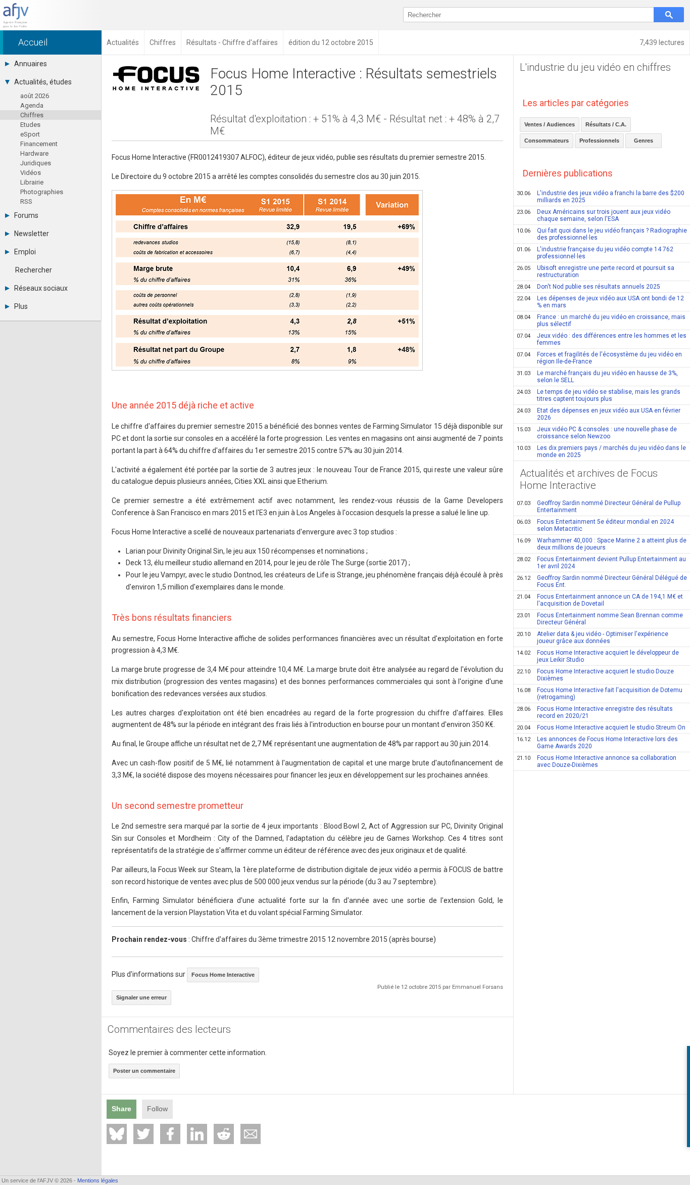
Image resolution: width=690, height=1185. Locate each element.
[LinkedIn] (197, 1134)
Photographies (41, 192)
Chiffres (31, 115)
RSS (26, 201)
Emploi (25, 252)
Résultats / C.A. (605, 124)
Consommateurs (546, 141)
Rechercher (33, 270)
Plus (21, 306)
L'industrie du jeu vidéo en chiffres (595, 67)
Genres (643, 141)
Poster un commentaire (144, 1071)
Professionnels (599, 141)
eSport (30, 134)
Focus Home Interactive (223, 975)
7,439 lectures (661, 42)
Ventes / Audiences (549, 124)
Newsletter (31, 234)
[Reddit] (224, 1134)
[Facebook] (170, 1134)
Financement (39, 144)
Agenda (31, 105)
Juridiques (35, 163)
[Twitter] (143, 1134)
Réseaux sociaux (41, 288)
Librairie (31, 182)
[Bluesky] (117, 1134)
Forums (26, 215)
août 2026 (34, 96)
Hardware (34, 153)
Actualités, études (43, 82)
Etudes (30, 124)
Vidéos (30, 172)
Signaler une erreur (141, 997)
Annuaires (30, 64)
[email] (250, 1134)
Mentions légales (97, 1180)
